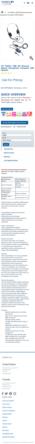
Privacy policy (6, 404)
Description (8, 149)
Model (4, 138)
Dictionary (5, 417)
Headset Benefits (7, 414)
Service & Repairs (7, 423)
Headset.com (17, 442)
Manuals (7, 157)
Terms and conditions (8, 400)
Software (4, 427)
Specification (9, 153)
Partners (4, 420)
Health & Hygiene (7, 407)
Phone (4, 133)
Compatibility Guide (7, 433)
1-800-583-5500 (6, 373)
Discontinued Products (8, 437)
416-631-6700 (6, 388)
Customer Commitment (8, 410)
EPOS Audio (5, 430)
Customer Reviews (11, 160)
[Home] (8, 3)
